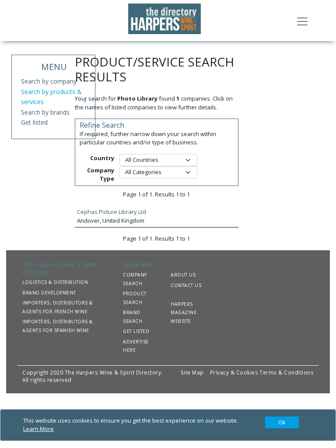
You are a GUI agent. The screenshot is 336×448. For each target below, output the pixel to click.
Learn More (38, 429)
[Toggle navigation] (302, 20)
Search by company (49, 81)
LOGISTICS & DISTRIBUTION (55, 282)
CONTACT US (186, 285)
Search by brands (45, 112)
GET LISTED (136, 331)
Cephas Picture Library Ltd (111, 212)
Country (102, 158)
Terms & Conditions (286, 372)
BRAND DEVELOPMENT (49, 293)
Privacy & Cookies (234, 372)
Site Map (192, 372)
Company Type (100, 174)
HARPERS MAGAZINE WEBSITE (183, 312)
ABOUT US (183, 275)
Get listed (34, 122)
